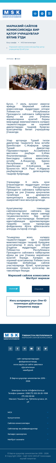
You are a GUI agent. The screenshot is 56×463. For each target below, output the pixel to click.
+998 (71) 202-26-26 (34, 393)
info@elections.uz (36, 390)
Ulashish (12, 289)
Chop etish (39, 289)
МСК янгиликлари (28, 43)
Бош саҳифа (11, 43)
